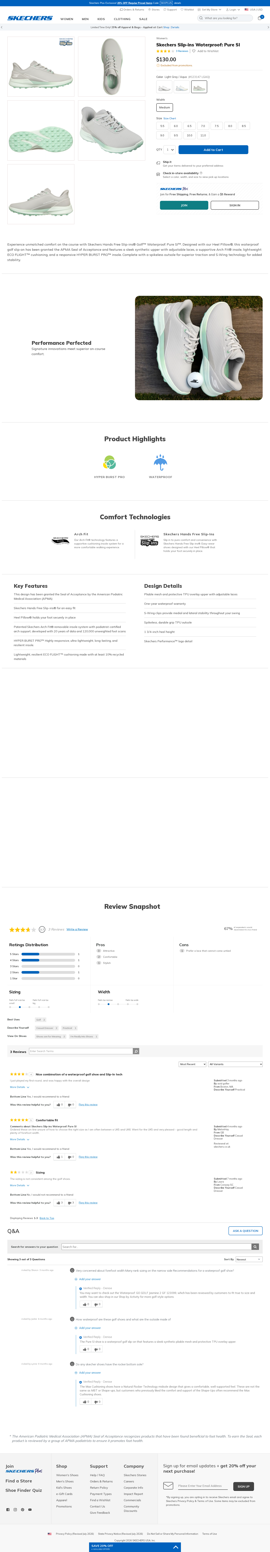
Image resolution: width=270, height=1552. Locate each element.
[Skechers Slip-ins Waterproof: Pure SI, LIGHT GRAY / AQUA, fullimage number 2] (40, 130)
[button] (233, 9)
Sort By (229, 1259)
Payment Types (101, 1494)
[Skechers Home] (30, 18)
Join (10, 1466)
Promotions (64, 1506)
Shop (166, 27)
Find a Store (19, 1481)
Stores (155, 9)
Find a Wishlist (100, 1500)
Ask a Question (245, 1231)
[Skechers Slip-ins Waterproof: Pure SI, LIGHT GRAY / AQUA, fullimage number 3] (111, 130)
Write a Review (77, 929)
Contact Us (97, 1506)
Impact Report (133, 1494)
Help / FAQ (97, 1475)
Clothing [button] (122, 19)
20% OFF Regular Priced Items (134, 3)
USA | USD (256, 9)
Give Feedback (100, 1512)
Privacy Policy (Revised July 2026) (75, 1533)
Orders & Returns (133, 9)
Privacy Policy (186, 1501)
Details (175, 27)
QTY (159, 149)
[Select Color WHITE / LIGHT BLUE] (182, 86)
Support (171, 9)
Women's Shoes (67, 1475)
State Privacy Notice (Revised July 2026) (120, 1533)
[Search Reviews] (136, 1051)
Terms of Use (205, 1501)
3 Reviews (182, 51)
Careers (129, 1481)
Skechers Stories (135, 1475)
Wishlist (188, 9)
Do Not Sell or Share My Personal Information (172, 1533)
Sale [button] (143, 19)
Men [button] (85, 19)
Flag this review (88, 1104)
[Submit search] (255, 1246)
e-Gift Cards (64, 1494)
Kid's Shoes (64, 1487)
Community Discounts (131, 1509)
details (177, 3)
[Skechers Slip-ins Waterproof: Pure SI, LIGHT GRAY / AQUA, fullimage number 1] (111, 67)
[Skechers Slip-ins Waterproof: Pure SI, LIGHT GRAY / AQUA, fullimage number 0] (40, 67)
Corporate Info (133, 1487)
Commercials (132, 1500)
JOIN (184, 205)
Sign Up (244, 1486)
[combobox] (225, 18)
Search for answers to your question (34, 1246)
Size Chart (169, 118)
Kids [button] (101, 19)
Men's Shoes (65, 1481)
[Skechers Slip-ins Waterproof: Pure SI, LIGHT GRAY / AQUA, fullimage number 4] (40, 194)
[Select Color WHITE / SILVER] (164, 86)
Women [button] (66, 19)
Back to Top (47, 1218)
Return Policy (99, 1487)
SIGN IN (234, 205)
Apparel (61, 1500)
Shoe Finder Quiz (24, 1490)
